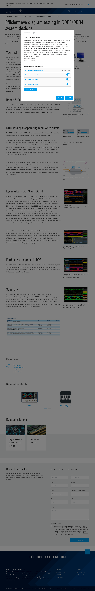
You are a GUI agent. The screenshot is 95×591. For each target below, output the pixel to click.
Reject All (69, 97)
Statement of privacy (30, 60)
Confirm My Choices (30, 89)
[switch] (68, 74)
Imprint (26, 62)
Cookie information (29, 58)
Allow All (60, 97)
